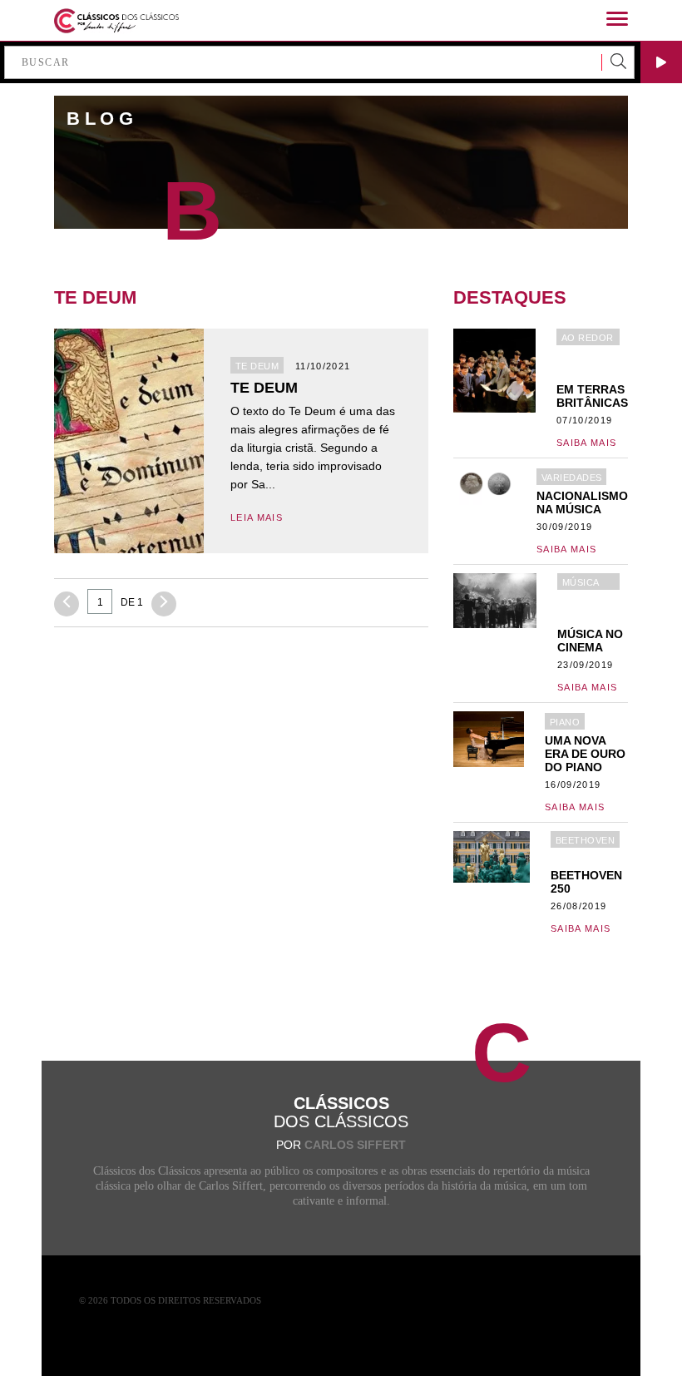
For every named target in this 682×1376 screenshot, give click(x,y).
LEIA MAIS (256, 517)
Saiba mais (586, 443)
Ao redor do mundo (587, 339)
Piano (565, 722)
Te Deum (257, 366)
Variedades (571, 478)
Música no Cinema (581, 583)
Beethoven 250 (585, 841)
